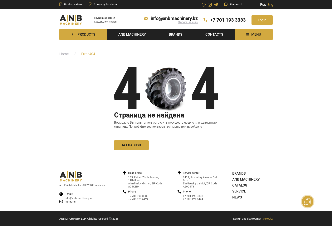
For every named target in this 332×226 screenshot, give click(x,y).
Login (262, 20)
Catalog (239, 185)
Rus (263, 5)
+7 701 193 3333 (228, 20)
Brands (175, 34)
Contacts (214, 34)
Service (239, 191)
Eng (270, 5)
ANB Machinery (132, 34)
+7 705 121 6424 (138, 199)
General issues (188, 22)
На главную (131, 145)
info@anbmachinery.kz (174, 18)
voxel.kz (268, 218)
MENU (256, 34)
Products (86, 34)
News (237, 197)
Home (64, 54)
